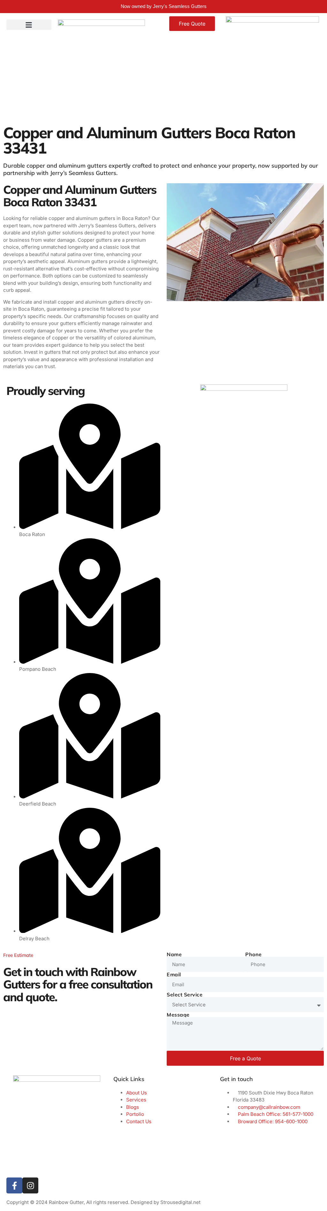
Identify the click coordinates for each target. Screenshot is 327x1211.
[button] (28, 24)
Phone (253, 954)
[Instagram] (30, 1185)
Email (174, 974)
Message (178, 1014)
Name (174, 954)
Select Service (184, 994)
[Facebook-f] (14, 1185)
